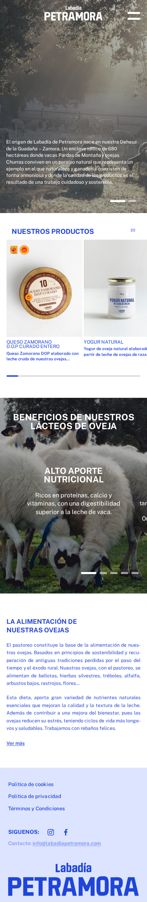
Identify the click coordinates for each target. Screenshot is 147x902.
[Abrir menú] (134, 16)
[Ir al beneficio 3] (114, 573)
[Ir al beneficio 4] (124, 573)
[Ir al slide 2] (132, 201)
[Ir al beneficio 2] (103, 573)
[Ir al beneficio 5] (135, 573)
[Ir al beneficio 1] (88, 573)
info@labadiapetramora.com (66, 843)
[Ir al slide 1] (117, 201)
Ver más (15, 743)
